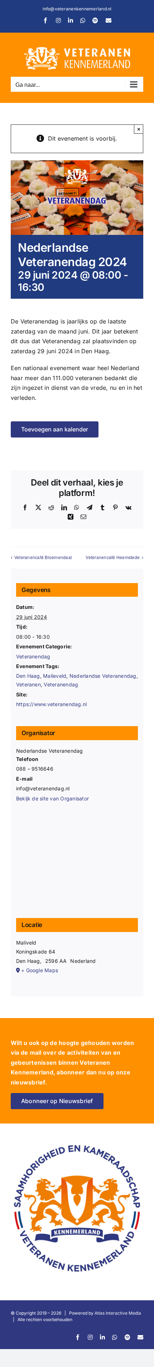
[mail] (140, 1337)
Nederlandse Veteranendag (102, 676)
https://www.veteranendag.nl (51, 704)
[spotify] (127, 1337)
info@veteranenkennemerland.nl (77, 8)
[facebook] (78, 1337)
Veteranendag (33, 656)
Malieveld (54, 676)
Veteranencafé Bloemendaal (43, 557)
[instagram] (90, 1337)
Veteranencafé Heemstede (113, 557)
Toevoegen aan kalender (54, 429)
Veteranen (28, 684)
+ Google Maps (39, 970)
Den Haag (28, 676)
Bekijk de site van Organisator (52, 798)
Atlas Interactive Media (118, 1313)
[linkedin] (102, 1337)
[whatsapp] (114, 1337)
